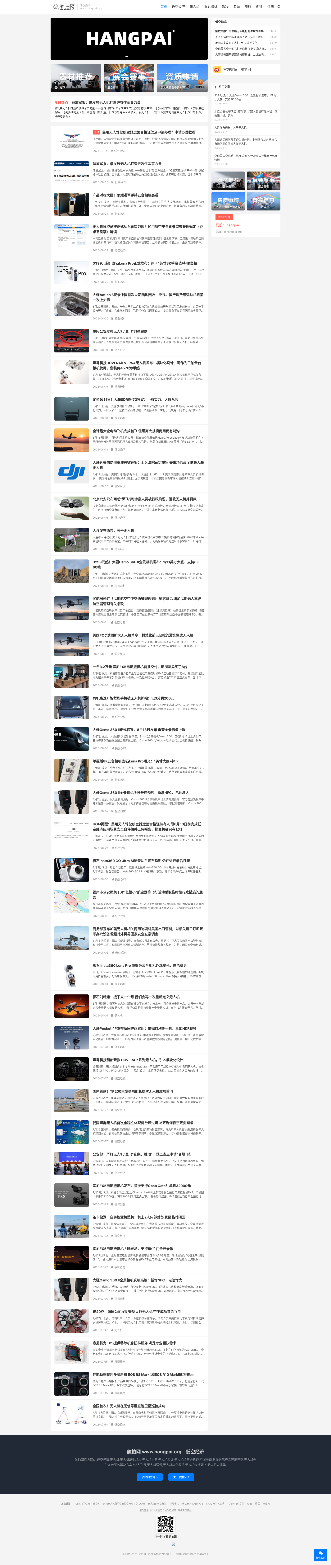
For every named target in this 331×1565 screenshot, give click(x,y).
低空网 (96, 1503)
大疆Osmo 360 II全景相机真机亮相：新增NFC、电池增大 (137, 1280)
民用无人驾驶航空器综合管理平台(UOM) (124, 1503)
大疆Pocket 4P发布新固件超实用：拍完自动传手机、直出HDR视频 (145, 1028)
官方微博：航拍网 (237, 70)
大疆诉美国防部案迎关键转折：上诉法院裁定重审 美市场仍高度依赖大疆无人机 (262, 54)
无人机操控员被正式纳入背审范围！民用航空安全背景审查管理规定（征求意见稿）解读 (267, 37)
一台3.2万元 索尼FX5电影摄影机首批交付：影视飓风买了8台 (140, 667)
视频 (259, 7)
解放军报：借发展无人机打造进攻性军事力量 (106, 103)
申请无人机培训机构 (192, 1503)
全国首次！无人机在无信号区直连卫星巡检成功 (129, 1406)
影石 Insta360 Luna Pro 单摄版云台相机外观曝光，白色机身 (140, 966)
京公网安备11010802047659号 (192, 1554)
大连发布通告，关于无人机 (113, 531)
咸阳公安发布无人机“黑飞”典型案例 (120, 331)
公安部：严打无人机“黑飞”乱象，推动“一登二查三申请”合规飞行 (142, 1154)
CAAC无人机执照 (215, 1503)
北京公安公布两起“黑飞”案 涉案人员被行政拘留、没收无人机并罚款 (145, 499)
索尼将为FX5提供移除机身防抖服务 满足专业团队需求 (134, 1343)
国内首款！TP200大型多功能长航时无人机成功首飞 (133, 1091)
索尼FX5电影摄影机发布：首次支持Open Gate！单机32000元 (142, 1186)
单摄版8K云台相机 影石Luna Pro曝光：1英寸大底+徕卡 (136, 761)
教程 (225, 7)
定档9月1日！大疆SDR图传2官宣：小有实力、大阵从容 (135, 400)
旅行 (248, 7)
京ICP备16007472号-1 (159, 1554)
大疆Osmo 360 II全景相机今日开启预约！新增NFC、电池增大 (141, 793)
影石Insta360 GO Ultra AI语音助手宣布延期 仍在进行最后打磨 (141, 861)
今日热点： (63, 103)
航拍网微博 (150, 1477)
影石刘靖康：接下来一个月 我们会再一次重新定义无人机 (136, 997)
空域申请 (174, 1503)
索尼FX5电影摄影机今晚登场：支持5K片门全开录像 (133, 1249)
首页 (164, 7)
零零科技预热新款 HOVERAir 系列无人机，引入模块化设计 (138, 1060)
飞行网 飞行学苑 (235, 1503)
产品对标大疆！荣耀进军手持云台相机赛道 (125, 195)
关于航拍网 (181, 1477)
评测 (270, 7)
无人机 (194, 7)
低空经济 (178, 7)
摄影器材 (210, 7)
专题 (236, 7)
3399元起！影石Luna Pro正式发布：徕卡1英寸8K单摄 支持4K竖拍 (145, 263)
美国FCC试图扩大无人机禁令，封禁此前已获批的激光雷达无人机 (143, 635)
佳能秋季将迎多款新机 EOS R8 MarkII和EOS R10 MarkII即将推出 (143, 1375)
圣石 (249, 1503)
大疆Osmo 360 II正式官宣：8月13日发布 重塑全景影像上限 (139, 730)
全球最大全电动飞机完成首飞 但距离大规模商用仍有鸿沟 (136, 431)
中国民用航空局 (82, 1503)
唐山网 (266, 1503)
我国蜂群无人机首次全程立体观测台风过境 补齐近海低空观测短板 (143, 1123)
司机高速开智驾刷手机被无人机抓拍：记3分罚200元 (133, 698)
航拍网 (63, 7)
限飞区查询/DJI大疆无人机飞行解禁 (157, 1510)
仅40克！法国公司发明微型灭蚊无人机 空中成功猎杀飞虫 (137, 1312)
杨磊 (257, 1503)
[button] (122, 56)
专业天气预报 (185, 1510)
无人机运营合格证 (157, 1503)
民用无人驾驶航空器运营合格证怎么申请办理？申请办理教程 (148, 132)
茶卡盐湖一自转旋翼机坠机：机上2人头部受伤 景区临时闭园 (139, 1217)
